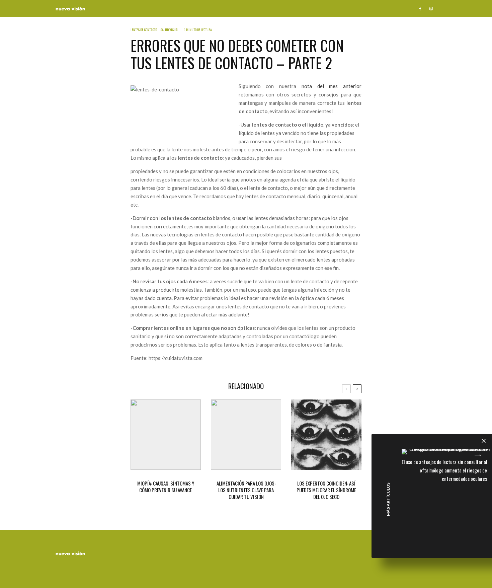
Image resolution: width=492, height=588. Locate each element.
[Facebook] (420, 8)
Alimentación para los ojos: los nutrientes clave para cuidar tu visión (246, 490)
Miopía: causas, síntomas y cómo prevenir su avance (165, 486)
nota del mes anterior (331, 86)
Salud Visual (169, 29)
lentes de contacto (144, 29)
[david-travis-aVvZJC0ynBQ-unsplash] (166, 434)
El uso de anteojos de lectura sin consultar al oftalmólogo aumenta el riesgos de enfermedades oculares (444, 470)
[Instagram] (431, 8)
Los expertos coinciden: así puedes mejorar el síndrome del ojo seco (326, 490)
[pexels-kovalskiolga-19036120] (246, 434)
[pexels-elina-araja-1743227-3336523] (326, 434)
